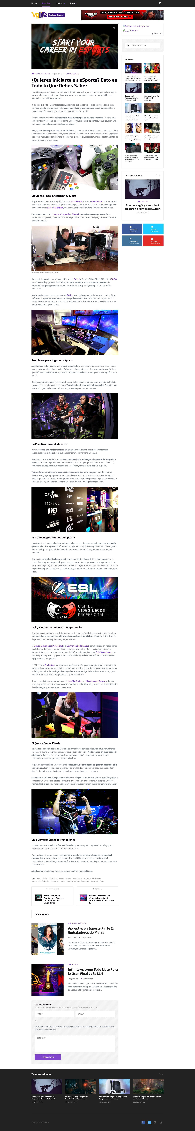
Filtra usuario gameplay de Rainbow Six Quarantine (151, 98)
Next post (96, 889)
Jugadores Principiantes (92, 878)
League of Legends (61, 214)
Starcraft (94, 881)
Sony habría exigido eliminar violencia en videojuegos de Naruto (132, 138)
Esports (68, 878)
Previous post (54, 889)
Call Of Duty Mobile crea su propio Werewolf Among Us (152, 138)
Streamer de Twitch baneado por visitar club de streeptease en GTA (133, 78)
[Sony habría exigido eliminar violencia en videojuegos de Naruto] (148, 1086)
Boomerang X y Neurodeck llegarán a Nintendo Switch (132, 98)
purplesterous (87, 937)
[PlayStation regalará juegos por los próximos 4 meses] (80, 1086)
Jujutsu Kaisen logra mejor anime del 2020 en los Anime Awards (151, 158)
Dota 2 (61, 878)
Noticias (60, 3)
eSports (47, 74)
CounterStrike (42, 878)
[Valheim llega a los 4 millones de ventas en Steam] (114, 1086)
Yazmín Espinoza (72, 74)
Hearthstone (77, 878)
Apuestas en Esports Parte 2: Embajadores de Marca (91, 930)
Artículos (46, 3)
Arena (72, 3)
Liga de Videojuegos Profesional (78, 881)
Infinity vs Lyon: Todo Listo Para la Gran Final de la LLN (93, 971)
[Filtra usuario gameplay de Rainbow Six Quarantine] (46, 1086)
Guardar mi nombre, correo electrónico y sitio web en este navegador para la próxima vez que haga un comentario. (74, 1028)
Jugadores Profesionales (40, 881)
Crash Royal (53, 878)
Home (34, 3)
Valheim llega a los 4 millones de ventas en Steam (151, 118)
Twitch (102, 881)
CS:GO (114, 279)
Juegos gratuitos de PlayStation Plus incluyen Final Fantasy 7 (151, 78)
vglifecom (135, 30)
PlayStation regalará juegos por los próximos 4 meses (132, 118)
